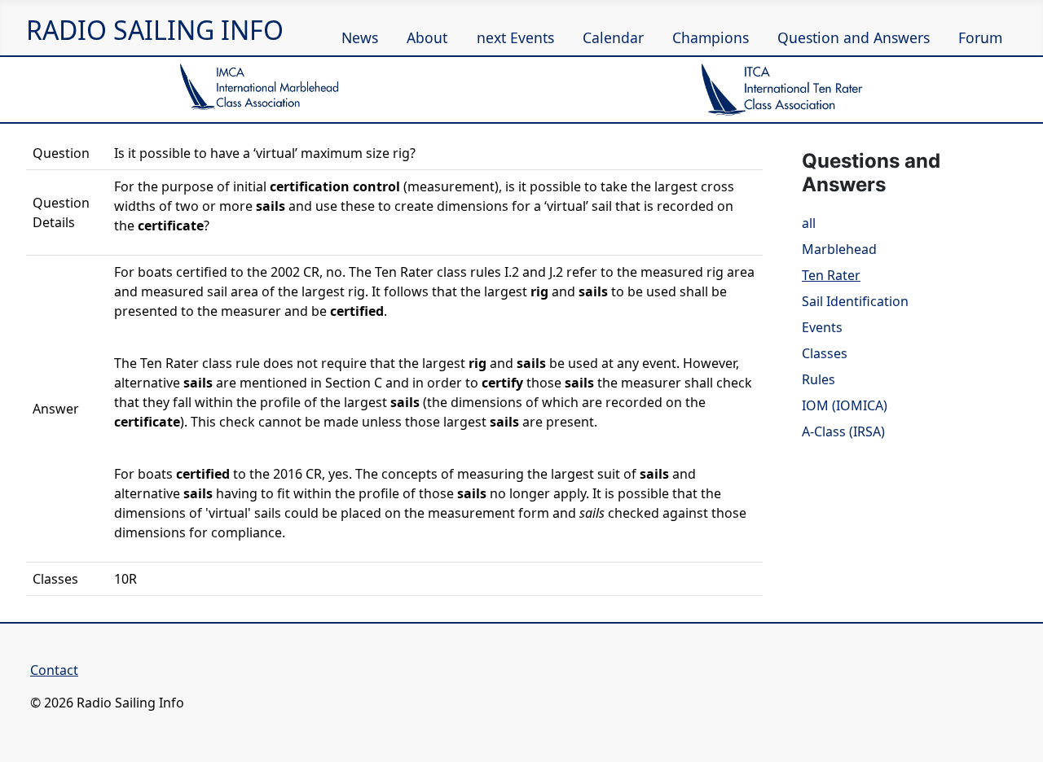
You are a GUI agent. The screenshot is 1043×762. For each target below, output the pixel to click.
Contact (54, 670)
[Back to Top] (1022, 741)
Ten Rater (831, 275)
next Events (515, 37)
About (427, 37)
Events (822, 327)
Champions (710, 37)
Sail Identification (855, 301)
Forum (980, 37)
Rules (818, 379)
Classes (824, 353)
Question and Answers (853, 37)
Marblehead (839, 249)
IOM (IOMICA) (844, 405)
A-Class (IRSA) (843, 431)
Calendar (613, 37)
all (809, 223)
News (359, 37)
